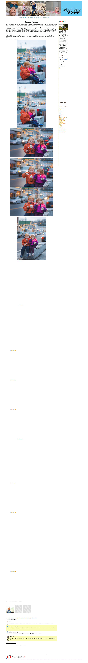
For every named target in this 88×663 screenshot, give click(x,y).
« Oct (59, 68)
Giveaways (61, 116)
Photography (30, 17)
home (20, 17)
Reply (7, 624)
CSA (60, 113)
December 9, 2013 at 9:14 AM (13, 637)
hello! (24, 17)
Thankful (60, 125)
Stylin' (60, 124)
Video (60, 127)
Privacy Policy (46, 17)
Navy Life (60, 121)
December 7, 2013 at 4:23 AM (13, 632)
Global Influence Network (63, 117)
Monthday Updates (62, 120)
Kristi (9, 621)
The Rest (60, 126)
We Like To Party (38, 17)
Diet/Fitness (61, 114)
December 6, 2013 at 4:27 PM (13, 626)
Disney (60, 115)
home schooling (61, 119)
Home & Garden (61, 118)
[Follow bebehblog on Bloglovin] (63, 59)
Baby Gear (61, 108)
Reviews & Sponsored (62, 123)
